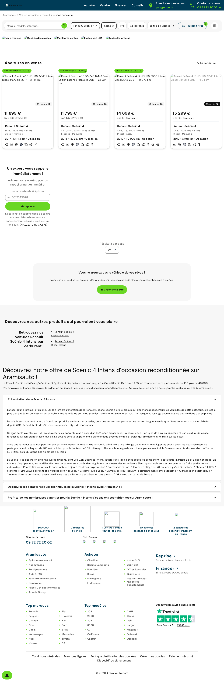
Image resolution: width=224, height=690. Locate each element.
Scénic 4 (132, 634)
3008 (90, 625)
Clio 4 (130, 616)
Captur (91, 638)
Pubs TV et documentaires (44, 587)
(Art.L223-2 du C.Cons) (33, 224)
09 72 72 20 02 (39, 542)
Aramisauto (9, 15)
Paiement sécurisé (181, 656)
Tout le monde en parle (42, 578)
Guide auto (133, 574)
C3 (89, 629)
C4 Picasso (93, 634)
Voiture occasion (29, 15)
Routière (92, 569)
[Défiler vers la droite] (173, 25)
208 (89, 611)
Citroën (33, 620)
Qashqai (132, 638)
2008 (90, 616)
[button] (96, 25)
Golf (129, 620)
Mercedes (68, 634)
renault (46, 15)
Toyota (66, 638)
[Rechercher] (64, 26)
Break (90, 574)
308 (89, 620)
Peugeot (33, 616)
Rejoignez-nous (38, 569)
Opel (31, 625)
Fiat (64, 611)
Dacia (32, 629)
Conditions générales (46, 656)
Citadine (92, 560)
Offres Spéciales (137, 569)
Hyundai (67, 616)
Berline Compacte (98, 564)
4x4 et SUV (133, 560)
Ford (64, 625)
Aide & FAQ (35, 574)
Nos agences (36, 564)
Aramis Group (37, 592)
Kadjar (131, 625)
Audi (31, 638)
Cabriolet (132, 564)
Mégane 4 (132, 629)
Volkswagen (36, 634)
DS (63, 643)
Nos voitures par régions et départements (137, 581)
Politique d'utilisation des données (113, 656)
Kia (64, 620)
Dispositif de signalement (114, 660)
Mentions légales (75, 656)
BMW (65, 629)
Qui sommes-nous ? (40, 560)
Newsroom (35, 583)
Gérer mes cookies (152, 656)
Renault (33, 611)
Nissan (33, 643)
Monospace (94, 578)
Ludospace (93, 583)
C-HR (130, 611)
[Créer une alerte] (7, 675)
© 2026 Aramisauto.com (112, 673)
